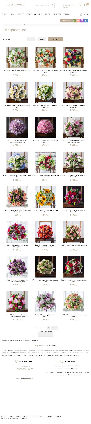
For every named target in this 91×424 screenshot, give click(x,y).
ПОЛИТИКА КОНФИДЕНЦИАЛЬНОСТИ (14, 418)
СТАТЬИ (47, 14)
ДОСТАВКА (38, 14)
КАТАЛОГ (5, 14)
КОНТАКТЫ (57, 14)
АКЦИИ (29, 14)
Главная (7, 25)
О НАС (13, 14)
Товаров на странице (45, 331)
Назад (36, 328)
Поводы (20, 25)
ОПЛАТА (21, 14)
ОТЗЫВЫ (66, 14)
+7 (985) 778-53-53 (69, 6)
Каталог (13, 25)
